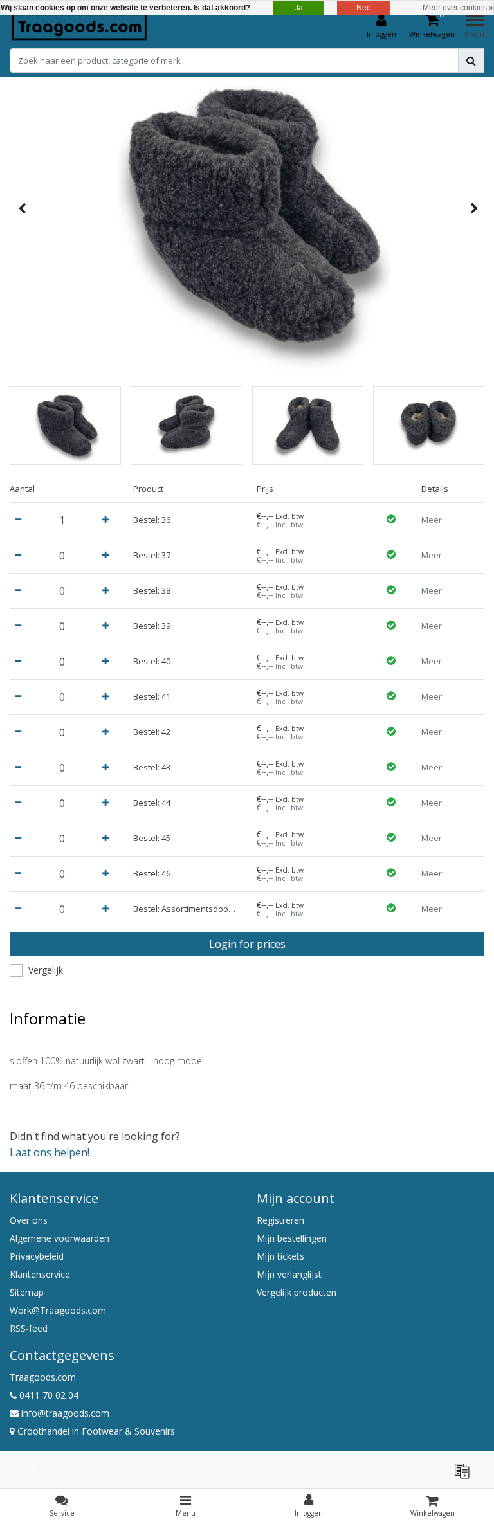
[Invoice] (465, 1476)
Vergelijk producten (296, 1292)
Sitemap (27, 1292)
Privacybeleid (37, 1256)
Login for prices (247, 944)
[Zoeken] (471, 60)
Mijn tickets (280, 1256)
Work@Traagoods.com (58, 1310)
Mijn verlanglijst (289, 1274)
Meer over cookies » (458, 7)
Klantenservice (40, 1274)
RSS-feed (29, 1328)
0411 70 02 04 (47, 1395)
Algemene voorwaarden (59, 1238)
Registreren (280, 1220)
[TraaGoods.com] (79, 26)
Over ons (29, 1220)
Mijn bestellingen (292, 1238)
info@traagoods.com (65, 1413)
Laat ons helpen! (49, 1152)
